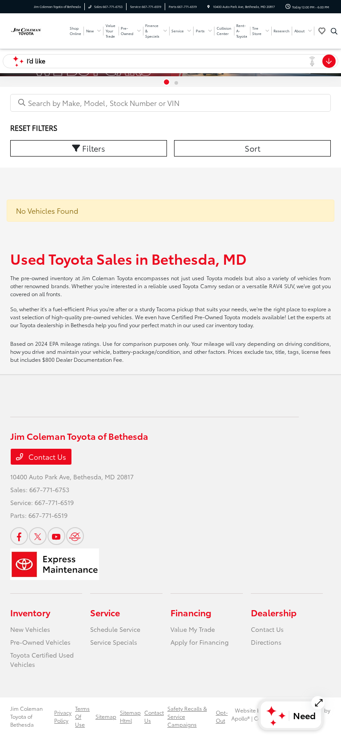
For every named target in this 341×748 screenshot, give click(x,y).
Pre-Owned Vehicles (40, 642)
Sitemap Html (130, 716)
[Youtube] (56, 536)
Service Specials (113, 642)
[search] (334, 31)
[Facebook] (19, 536)
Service (105, 612)
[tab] (166, 82)
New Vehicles (30, 629)
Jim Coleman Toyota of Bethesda (26, 716)
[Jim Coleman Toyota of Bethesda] (36, 30)
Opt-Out (222, 716)
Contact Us (46, 456)
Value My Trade (192, 629)
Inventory (30, 612)
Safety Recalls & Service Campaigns (187, 716)
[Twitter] (38, 536)
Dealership (274, 612)
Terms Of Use (82, 716)
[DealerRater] (75, 536)
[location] (208, 6)
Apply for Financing (199, 642)
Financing (190, 612)
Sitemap (105, 716)
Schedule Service (115, 629)
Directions (266, 642)
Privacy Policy (62, 716)
